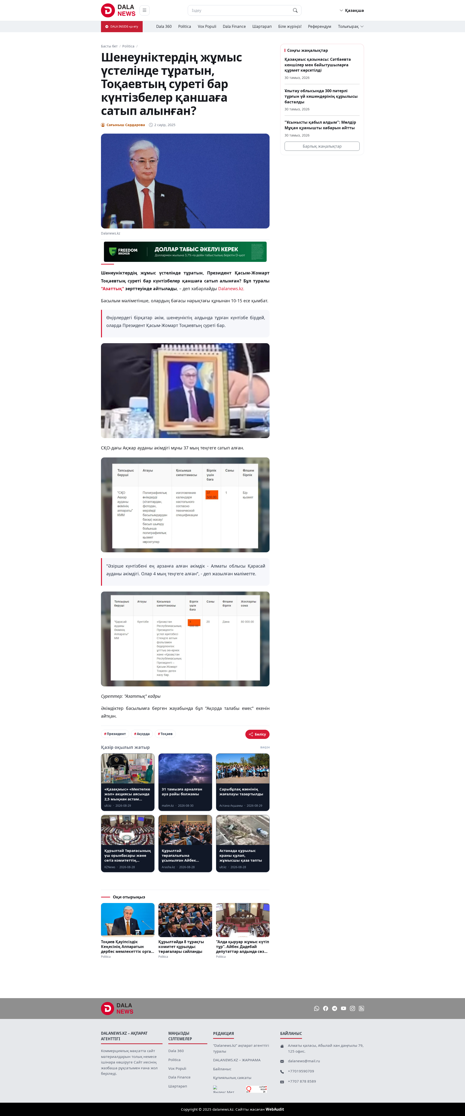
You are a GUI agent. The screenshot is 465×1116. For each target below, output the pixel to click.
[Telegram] (334, 1008)
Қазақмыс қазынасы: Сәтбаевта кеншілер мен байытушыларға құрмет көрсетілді (318, 65)
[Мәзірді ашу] (145, 10)
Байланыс (222, 1068)
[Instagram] (352, 1008)
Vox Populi (207, 26)
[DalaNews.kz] (117, 1008)
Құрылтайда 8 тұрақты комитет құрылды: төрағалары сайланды (181, 946)
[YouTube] (343, 1008)
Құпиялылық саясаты (232, 1077)
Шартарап (262, 26)
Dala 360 (164, 26)
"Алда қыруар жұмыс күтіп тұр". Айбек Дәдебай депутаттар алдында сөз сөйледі (242, 946)
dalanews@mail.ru (304, 1060)
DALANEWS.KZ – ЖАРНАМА (237, 1059)
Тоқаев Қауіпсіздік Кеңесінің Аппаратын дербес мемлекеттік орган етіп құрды (127, 946)
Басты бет (109, 46)
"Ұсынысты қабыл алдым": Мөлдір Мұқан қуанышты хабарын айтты (320, 125)
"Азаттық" (112, 288)
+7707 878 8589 (302, 1081)
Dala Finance (234, 26)
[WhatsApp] (316, 1008)
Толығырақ (348, 26)
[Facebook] (325, 1008)
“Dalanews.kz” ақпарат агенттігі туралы (241, 1048)
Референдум (319, 26)
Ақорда (143, 733)
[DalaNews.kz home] (118, 10)
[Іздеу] (295, 10)
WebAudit (275, 1109)
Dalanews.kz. (231, 288)
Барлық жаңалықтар (322, 146)
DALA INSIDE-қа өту (124, 26)
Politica (184, 26)
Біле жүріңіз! (290, 26)
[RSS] (361, 1008)
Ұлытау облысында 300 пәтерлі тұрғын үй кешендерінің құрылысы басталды (321, 96)
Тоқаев (167, 733)
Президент (116, 733)
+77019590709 (301, 1071)
